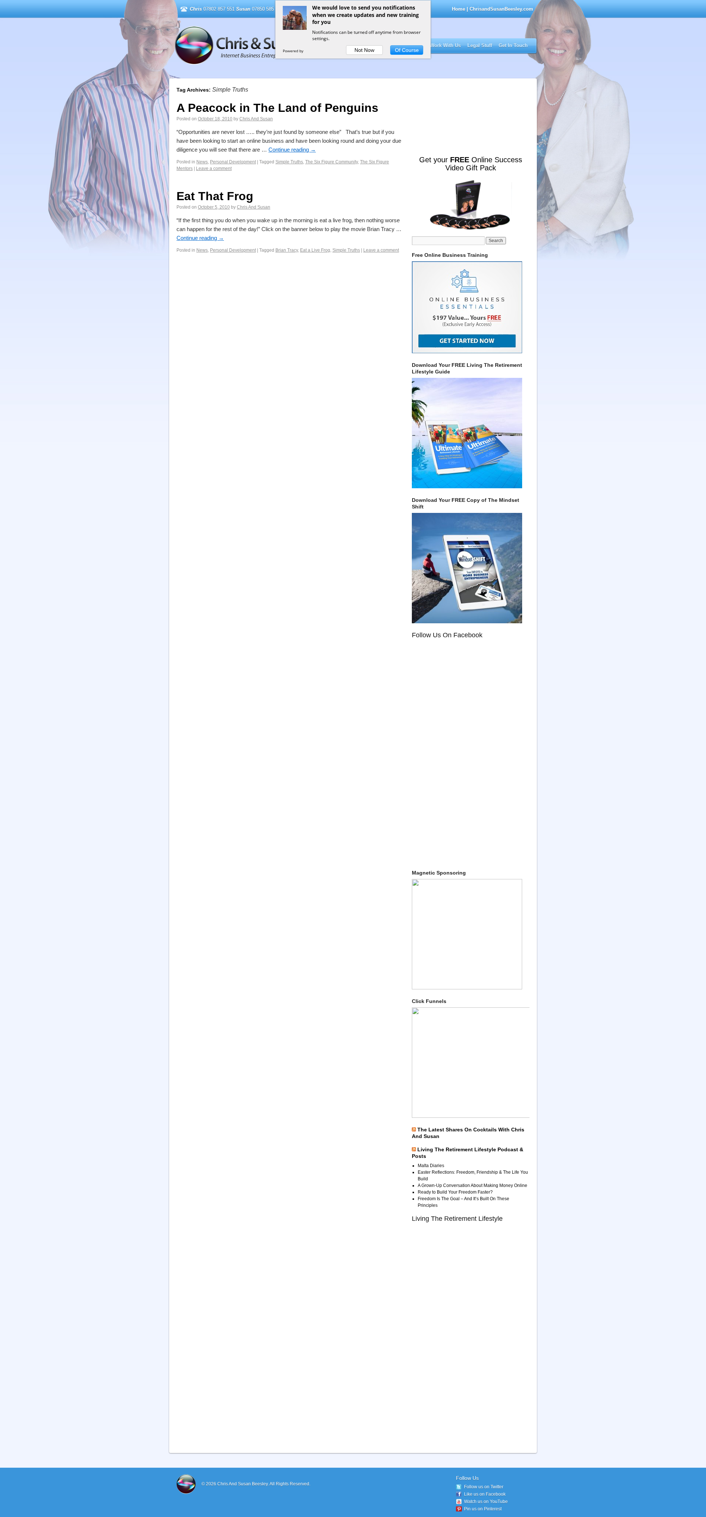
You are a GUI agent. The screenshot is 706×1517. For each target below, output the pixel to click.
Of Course (407, 50)
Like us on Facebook (485, 1494)
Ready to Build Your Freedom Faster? (455, 1192)
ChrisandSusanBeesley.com (269, 45)
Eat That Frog (214, 196)
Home (458, 9)
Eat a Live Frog (315, 250)
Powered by (293, 50)
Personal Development (233, 161)
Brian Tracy (286, 250)
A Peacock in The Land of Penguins (277, 107)
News (202, 161)
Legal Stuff (479, 45)
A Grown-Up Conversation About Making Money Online (472, 1185)
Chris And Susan (256, 118)
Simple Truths (289, 161)
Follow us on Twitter (483, 1486)
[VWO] (312, 50)
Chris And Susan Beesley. (243, 1483)
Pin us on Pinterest (483, 1508)
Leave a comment (214, 168)
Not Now (364, 50)
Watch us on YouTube (486, 1501)
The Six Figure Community (331, 161)
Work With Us (445, 45)
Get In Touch (513, 45)
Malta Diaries (431, 1165)
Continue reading (292, 149)
